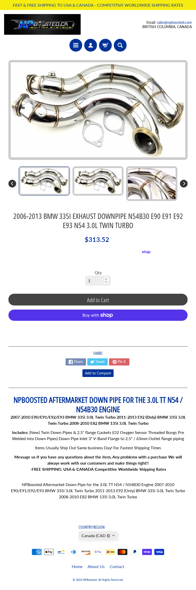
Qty (98, 272)
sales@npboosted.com (174, 22)
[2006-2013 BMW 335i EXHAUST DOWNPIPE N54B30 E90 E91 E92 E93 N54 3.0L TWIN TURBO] (44, 181)
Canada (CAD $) (95, 535)
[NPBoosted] (42, 24)
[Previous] (12, 183)
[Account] (90, 45)
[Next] (184, 183)
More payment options (98, 327)
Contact (117, 566)
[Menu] (75, 45)
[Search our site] (120, 45)
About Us (96, 566)
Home (77, 566)
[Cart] (105, 45)
